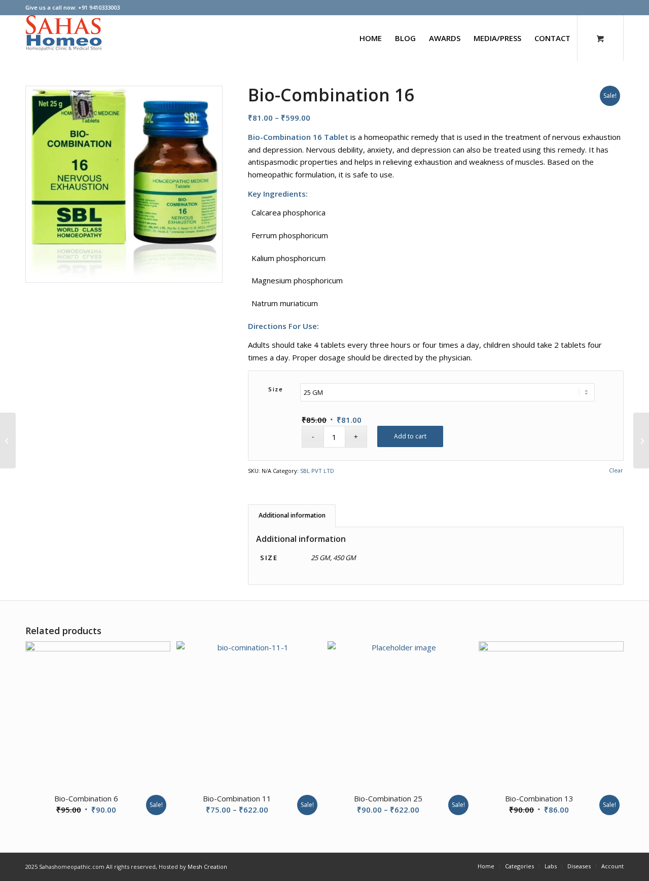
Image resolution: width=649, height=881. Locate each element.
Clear (616, 470)
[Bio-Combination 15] (8, 440)
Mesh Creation (207, 866)
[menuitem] (370, 38)
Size (275, 389)
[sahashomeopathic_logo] (63, 38)
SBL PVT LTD (317, 470)
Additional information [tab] (292, 515)
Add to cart (410, 436)
